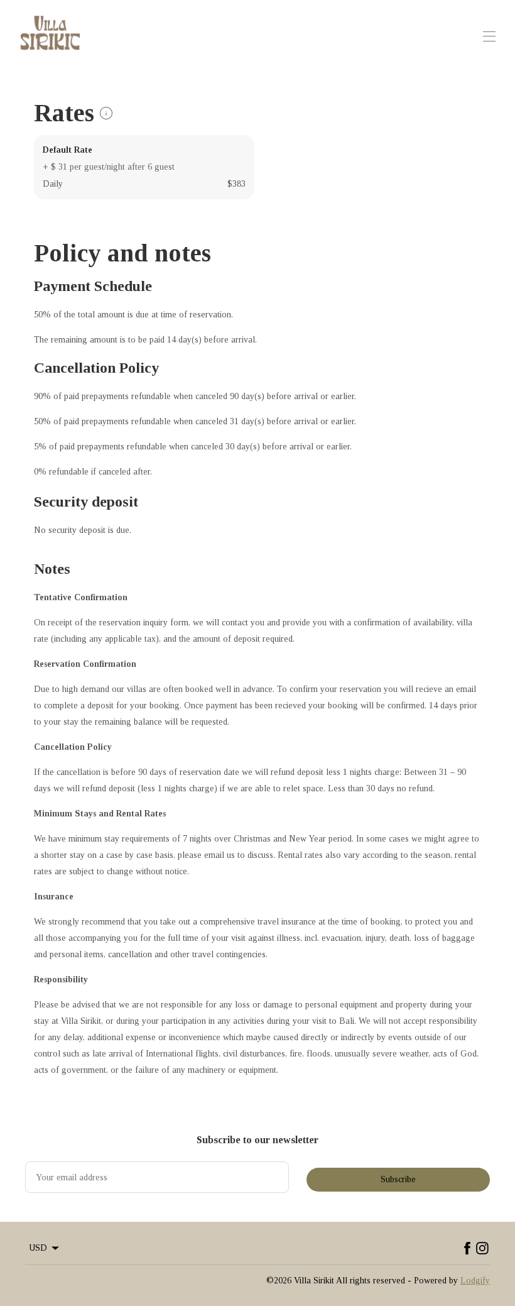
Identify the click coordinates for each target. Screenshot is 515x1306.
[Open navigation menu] (489, 36)
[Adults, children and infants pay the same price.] (106, 113)
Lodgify (475, 1280)
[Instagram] (482, 1248)
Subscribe (398, 1179)
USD (38, 1248)
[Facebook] (467, 1248)
